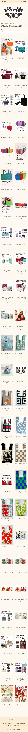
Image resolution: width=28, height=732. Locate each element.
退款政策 (19, 729)
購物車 (24, 1)
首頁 (2, 23)
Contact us (16, 719)
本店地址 (11, 719)
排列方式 (3, 29)
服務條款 (9, 729)
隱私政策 (14, 729)
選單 (5, 1)
